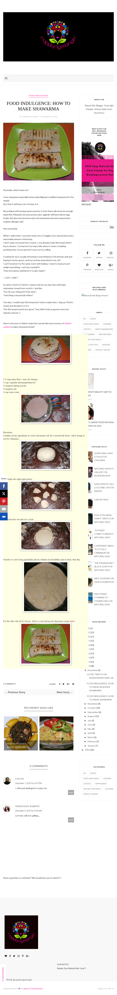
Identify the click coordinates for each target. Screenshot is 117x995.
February (92, 741)
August (91, 716)
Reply (71, 792)
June (90, 724)
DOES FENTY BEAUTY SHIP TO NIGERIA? (97, 393)
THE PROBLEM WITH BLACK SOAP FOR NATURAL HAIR (104, 566)
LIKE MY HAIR (101, 499)
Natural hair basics (92, 339)
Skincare (106, 345)
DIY (84, 319)
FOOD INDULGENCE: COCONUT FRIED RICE (53, 745)
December (93, 670)
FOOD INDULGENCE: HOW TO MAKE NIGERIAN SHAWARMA (100, 687)
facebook (87, 257)
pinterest (87, 269)
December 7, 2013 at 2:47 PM (28, 783)
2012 (87, 749)
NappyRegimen (105, 334)
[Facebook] (4, 486)
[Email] (4, 509)
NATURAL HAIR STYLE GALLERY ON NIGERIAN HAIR (105, 472)
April (90, 733)
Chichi (19, 778)
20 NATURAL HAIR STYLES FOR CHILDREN (103, 457)
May (90, 729)
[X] (4, 493)
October (92, 708)
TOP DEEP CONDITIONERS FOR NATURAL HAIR (105, 534)
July (89, 720)
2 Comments (9, 684)
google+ (111, 269)
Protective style (90, 345)
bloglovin (99, 269)
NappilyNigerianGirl (104, 329)
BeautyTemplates (33, 989)
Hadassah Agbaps (27, 806)
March (91, 737)
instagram (110, 257)
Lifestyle (87, 329)
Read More (99, 112)
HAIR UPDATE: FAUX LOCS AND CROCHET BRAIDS (105, 487)
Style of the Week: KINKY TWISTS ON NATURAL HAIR (104, 518)
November (93, 703)
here (72, 621)
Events (93, 319)
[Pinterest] (4, 501)
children (109, 789)
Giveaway (107, 324)
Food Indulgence (38, 95)
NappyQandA (89, 334)
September (93, 712)
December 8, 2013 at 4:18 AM (28, 810)
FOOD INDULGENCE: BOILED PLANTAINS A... (18, 745)
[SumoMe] (4, 516)
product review (103, 350)
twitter (99, 257)
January (91, 745)
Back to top (105, 989)
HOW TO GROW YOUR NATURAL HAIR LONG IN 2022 (98, 424)
